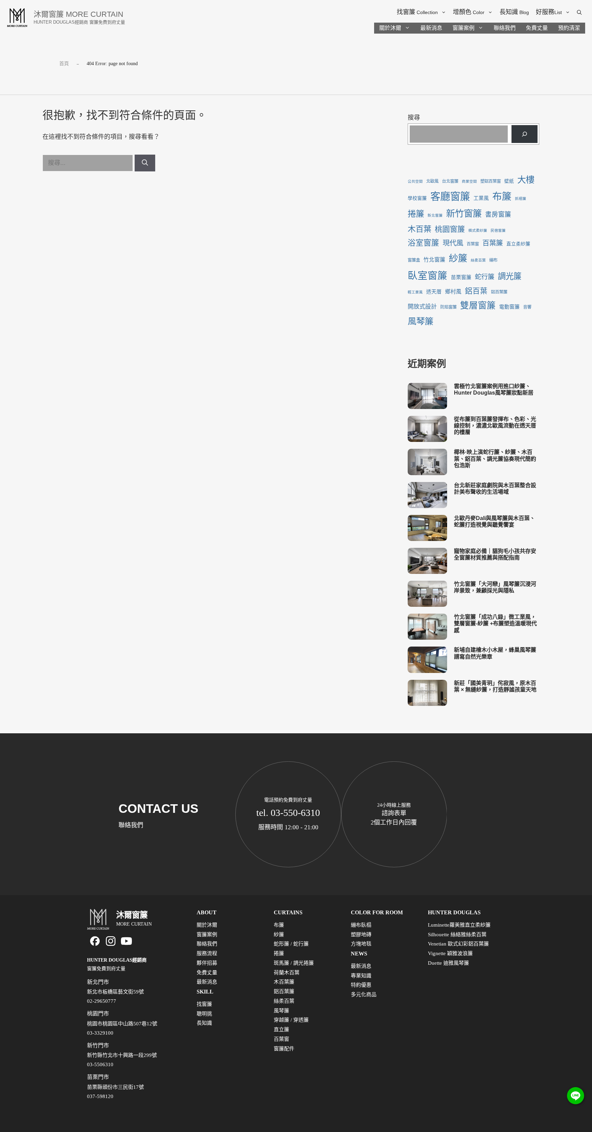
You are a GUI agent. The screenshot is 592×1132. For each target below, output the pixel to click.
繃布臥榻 (361, 925)
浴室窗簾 (423, 243)
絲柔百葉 (478, 260)
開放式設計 (422, 306)
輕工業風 (415, 292)
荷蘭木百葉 (286, 972)
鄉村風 (453, 291)
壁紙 (509, 181)
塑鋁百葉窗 (490, 181)
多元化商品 (364, 994)
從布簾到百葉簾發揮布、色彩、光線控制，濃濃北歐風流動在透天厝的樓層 (495, 425)
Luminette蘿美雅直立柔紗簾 (459, 925)
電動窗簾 (509, 307)
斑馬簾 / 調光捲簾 (294, 963)
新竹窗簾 (464, 213)
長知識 (514, 12)
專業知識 (361, 975)
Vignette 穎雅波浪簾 (450, 953)
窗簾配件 (284, 1048)
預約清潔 (569, 28)
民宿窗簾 (498, 230)
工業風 (481, 198)
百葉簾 (492, 243)
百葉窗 (473, 244)
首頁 (64, 63)
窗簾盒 (414, 260)
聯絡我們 (505, 28)
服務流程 (207, 953)
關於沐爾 (390, 28)
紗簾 (458, 258)
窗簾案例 (463, 28)
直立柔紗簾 (518, 243)
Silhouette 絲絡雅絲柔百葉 (457, 934)
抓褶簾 (520, 199)
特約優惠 (361, 985)
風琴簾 (420, 321)
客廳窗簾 (450, 196)
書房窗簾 (498, 214)
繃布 (493, 260)
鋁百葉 (476, 291)
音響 (527, 307)
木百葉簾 (284, 982)
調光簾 (509, 276)
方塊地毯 (361, 944)
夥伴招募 (207, 963)
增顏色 (468, 12)
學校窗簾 (417, 198)
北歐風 (432, 181)
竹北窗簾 (434, 260)
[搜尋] (145, 163)
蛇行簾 (484, 276)
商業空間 (469, 181)
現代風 (453, 243)
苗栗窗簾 (461, 277)
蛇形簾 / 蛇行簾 (291, 944)
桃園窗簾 (450, 229)
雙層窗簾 (478, 306)
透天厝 (434, 291)
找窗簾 (417, 12)
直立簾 (281, 1029)
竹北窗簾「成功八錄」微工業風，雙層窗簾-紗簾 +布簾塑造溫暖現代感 (495, 623)
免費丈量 (537, 28)
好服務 (549, 12)
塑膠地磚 (361, 934)
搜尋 (414, 117)
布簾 (501, 196)
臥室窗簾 (427, 275)
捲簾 (416, 213)
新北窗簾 (435, 215)
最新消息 (431, 28)
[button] (579, 12)
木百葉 (419, 229)
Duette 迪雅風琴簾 (448, 963)
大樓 (525, 179)
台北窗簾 (450, 181)
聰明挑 (204, 1013)
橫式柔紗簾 (477, 230)
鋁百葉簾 (499, 292)
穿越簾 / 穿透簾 (291, 1020)
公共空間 (415, 181)
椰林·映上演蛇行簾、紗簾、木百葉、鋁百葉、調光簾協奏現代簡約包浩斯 (495, 458)
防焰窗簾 (448, 307)
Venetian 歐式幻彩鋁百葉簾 (458, 944)
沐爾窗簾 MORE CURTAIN (78, 14)
